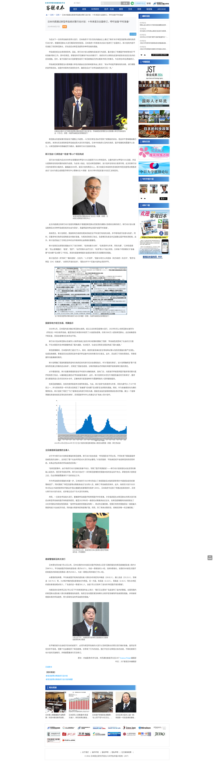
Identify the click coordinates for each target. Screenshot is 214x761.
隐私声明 (115, 752)
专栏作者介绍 (148, 179)
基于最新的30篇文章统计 (159, 55)
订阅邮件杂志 (140, 3)
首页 (75, 9)
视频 (139, 9)
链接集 (149, 9)
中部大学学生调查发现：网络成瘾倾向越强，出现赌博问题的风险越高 (153, 49)
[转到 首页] (47, 15)
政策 (84, 9)
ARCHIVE (161, 9)
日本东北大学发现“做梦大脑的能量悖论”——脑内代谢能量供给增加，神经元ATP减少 (154, 31)
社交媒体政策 (126, 752)
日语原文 (48, 667)
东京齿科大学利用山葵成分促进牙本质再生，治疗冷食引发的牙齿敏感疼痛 (153, 25)
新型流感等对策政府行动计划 (57, 676)
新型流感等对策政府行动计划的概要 (59, 679)
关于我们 (77, 3)
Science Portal (125, 658)
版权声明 (105, 752)
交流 (130, 9)
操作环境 (95, 752)
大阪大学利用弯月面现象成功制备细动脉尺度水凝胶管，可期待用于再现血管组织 (153, 37)
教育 (121, 9)
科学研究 (95, 9)
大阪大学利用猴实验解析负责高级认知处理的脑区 (153, 43)
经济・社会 (109, 9)
